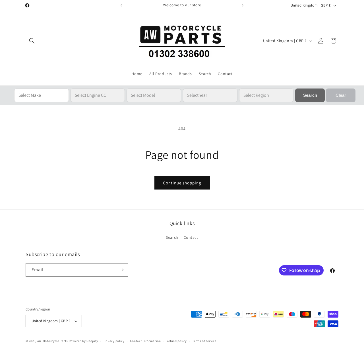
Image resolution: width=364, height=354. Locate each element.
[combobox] (41, 95)
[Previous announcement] (121, 5)
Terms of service (204, 341)
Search (172, 237)
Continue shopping (182, 183)
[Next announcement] (242, 5)
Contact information (145, 341)
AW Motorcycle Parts (52, 341)
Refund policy (176, 341)
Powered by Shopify (83, 341)
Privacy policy (114, 341)
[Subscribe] (121, 270)
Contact (191, 237)
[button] (32, 40)
